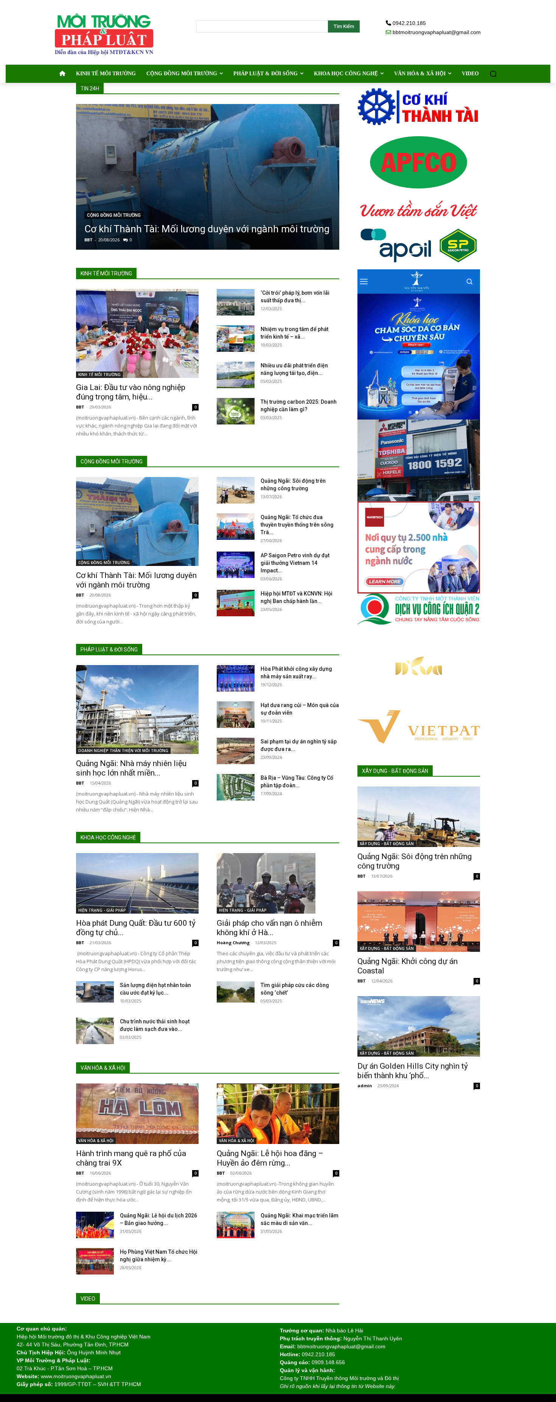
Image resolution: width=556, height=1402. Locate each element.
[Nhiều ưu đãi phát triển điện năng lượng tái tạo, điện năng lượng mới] (236, 375)
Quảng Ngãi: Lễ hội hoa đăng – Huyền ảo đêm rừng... (270, 1158)
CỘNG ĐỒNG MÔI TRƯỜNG (114, 215)
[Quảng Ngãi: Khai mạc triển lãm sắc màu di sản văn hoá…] (236, 1225)
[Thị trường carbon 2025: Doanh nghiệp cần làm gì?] (236, 411)
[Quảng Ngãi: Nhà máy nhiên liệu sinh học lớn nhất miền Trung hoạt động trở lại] (137, 709)
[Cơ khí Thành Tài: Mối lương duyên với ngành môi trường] (207, 177)
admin (364, 1085)
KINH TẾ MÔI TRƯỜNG (99, 374)
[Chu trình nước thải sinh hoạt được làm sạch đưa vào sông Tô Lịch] (95, 1031)
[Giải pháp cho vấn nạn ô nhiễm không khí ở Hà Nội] (278, 883)
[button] (493, 74)
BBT (88, 239)
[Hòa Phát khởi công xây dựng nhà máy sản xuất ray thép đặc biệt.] (236, 678)
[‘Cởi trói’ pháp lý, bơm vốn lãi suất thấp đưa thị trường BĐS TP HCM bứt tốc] (236, 302)
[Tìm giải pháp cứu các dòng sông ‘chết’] (236, 992)
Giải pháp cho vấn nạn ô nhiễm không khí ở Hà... (269, 928)
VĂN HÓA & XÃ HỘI (95, 1140)
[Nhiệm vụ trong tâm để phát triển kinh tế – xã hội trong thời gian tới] (236, 338)
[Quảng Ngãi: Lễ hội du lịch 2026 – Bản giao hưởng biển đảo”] (95, 1225)
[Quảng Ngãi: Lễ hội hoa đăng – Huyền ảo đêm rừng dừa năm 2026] (278, 1113)
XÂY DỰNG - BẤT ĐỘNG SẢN (387, 843)
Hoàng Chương (233, 942)
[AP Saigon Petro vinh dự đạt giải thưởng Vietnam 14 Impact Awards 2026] (236, 565)
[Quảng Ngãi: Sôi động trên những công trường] (236, 490)
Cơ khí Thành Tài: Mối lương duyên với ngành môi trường (206, 229)
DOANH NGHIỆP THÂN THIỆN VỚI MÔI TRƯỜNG (123, 750)
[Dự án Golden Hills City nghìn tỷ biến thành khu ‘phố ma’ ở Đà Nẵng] (418, 1026)
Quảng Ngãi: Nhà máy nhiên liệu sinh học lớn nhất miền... (131, 768)
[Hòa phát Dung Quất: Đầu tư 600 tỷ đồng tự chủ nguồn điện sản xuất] (137, 883)
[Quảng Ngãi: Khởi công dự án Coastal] (418, 921)
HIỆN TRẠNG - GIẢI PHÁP (102, 910)
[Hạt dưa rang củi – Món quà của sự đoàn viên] (236, 714)
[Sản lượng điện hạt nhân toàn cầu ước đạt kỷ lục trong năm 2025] (95, 992)
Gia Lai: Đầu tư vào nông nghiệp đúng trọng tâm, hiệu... (130, 392)
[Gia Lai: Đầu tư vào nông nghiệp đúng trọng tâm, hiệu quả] (137, 333)
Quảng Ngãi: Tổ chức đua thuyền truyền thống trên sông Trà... (297, 524)
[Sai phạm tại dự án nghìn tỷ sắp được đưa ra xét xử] (236, 751)
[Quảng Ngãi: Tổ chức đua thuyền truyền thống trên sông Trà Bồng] (236, 526)
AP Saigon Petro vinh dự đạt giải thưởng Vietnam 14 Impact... (295, 563)
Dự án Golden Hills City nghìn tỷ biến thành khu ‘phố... (412, 1071)
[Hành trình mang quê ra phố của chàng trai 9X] (137, 1113)
